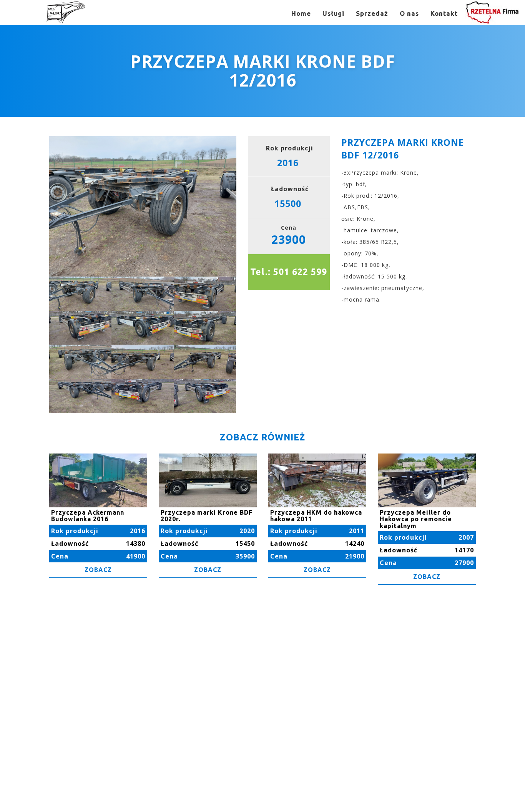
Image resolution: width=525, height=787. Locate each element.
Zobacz (98, 569)
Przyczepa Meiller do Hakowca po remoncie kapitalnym (416, 519)
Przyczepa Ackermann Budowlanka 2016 (87, 516)
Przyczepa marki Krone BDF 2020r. (207, 516)
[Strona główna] (65, 12)
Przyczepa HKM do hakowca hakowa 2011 (316, 516)
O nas (409, 13)
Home (301, 13)
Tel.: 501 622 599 (288, 272)
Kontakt (444, 13)
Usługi (333, 13)
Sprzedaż (372, 13)
